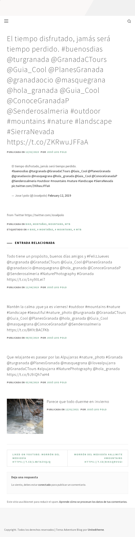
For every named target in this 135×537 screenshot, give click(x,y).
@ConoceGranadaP (104, 176)
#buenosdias (20, 171)
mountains (55, 224)
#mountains (58, 181)
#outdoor (43, 181)
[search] (128, 21)
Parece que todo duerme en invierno (78, 401)
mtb (67, 224)
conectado (44, 484)
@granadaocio (21, 176)
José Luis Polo (57, 152)
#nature (72, 181)
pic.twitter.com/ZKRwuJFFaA (31, 186)
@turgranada (37, 171)
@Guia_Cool (79, 171)
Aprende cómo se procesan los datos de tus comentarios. (93, 501)
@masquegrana (41, 176)
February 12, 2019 (59, 195)
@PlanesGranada (99, 171)
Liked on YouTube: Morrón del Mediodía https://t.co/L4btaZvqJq (36, 458)
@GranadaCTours (58, 171)
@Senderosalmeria (24, 181)
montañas (40, 224)
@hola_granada (63, 176)
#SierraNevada (103, 181)
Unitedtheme (96, 529)
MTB (79, 229)
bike (28, 224)
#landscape (85, 181)
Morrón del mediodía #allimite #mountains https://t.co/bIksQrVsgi (98, 458)
